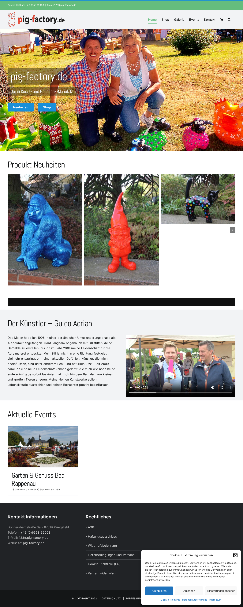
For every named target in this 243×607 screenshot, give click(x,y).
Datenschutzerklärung (194, 599)
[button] (235, 555)
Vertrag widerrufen (101, 573)
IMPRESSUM (133, 598)
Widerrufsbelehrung (102, 545)
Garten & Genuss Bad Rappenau (38, 479)
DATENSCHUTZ (111, 598)
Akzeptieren (159, 590)
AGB (91, 527)
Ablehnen (189, 590)
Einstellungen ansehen (221, 590)
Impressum (215, 599)
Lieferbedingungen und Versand (111, 555)
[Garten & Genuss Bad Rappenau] (43, 446)
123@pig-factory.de (33, 537)
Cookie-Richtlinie (170, 599)
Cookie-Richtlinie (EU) (104, 564)
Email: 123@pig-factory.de (61, 5)
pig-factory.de (33, 543)
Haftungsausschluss (102, 536)
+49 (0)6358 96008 (35, 532)
